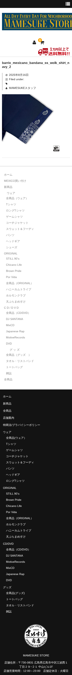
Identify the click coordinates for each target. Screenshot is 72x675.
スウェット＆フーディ (20, 228)
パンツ (10, 235)
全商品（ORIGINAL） (19, 283)
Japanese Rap (15, 331)
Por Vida (11, 277)
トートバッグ (14, 367)
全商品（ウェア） (18, 198)
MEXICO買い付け (15, 180)
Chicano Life (14, 264)
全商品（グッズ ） (18, 354)
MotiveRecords (15, 337)
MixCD (10, 325)
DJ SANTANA (14, 319)
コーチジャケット (17, 222)
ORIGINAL (10, 253)
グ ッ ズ (14, 349)
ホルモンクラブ (16, 295)
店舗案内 (8, 417)
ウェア (11, 193)
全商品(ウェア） (16, 437)
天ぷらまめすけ (16, 301)
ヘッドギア (13, 241)
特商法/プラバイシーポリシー (21, 425)
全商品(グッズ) (15, 593)
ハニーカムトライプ (18, 289)
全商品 (8, 379)
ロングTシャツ (15, 210)
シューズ (11, 247)
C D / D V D (11, 307)
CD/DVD (8, 543)
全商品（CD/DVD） (19, 312)
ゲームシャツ (14, 216)
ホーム (8, 174)
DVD (9, 343)
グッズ (8, 587)
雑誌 (9, 373)
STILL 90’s (12, 258)
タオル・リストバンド (20, 361)
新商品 (8, 187)
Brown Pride (13, 270)
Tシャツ (11, 204)
